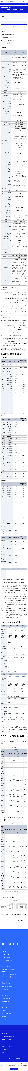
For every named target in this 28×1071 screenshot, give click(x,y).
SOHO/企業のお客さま (7, 998)
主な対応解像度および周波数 (7, 34)
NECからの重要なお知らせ (8, 960)
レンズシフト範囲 (5, 43)
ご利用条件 (4, 1049)
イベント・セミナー (6, 957)
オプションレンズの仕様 (6, 37)
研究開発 (4, 1016)
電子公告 (4, 1030)
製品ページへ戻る (22, 920)
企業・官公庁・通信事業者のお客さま (8, 970)
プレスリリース (5, 954)
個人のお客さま (5, 977)
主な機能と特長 (14, 22)
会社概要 (4, 1010)
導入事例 (4, 989)
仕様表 (2, 31)
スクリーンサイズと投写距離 (7, 40)
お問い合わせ (4, 1052)
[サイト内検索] (24, 1)
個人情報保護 (24, 1065)
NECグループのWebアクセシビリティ (9, 1042)
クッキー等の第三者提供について (8, 1036)
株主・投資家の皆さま (7, 1013)
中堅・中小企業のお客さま (8, 974)
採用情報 (4, 1019)
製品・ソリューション (7, 986)
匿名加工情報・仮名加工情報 (7, 1039)
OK (13, 1069)
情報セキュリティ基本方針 (7, 1046)
